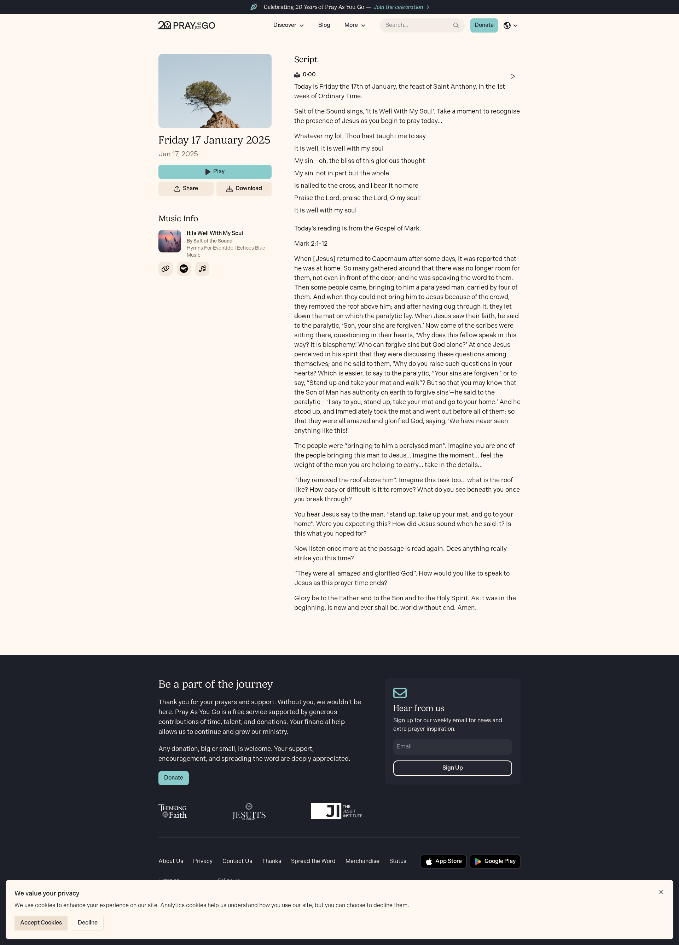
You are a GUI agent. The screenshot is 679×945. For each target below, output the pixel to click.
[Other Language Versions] (511, 25)
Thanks (271, 861)
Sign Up (452, 768)
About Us (170, 861)
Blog (324, 25)
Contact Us (237, 861)
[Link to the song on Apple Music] (202, 269)
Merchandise (362, 861)
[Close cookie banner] (661, 892)
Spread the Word (313, 861)
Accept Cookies (41, 923)
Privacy (203, 861)
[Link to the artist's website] (165, 269)
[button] (177, 189)
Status (397, 861)
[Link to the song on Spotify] (184, 269)
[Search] (456, 25)
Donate (484, 25)
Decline (88, 923)
